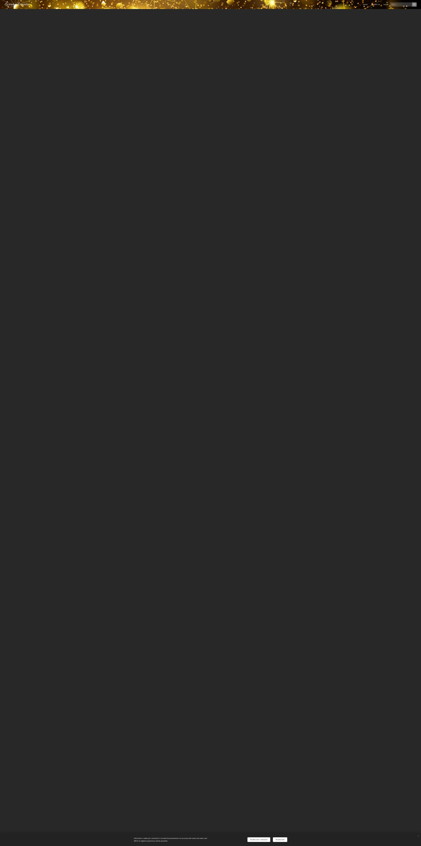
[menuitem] (365, 4)
